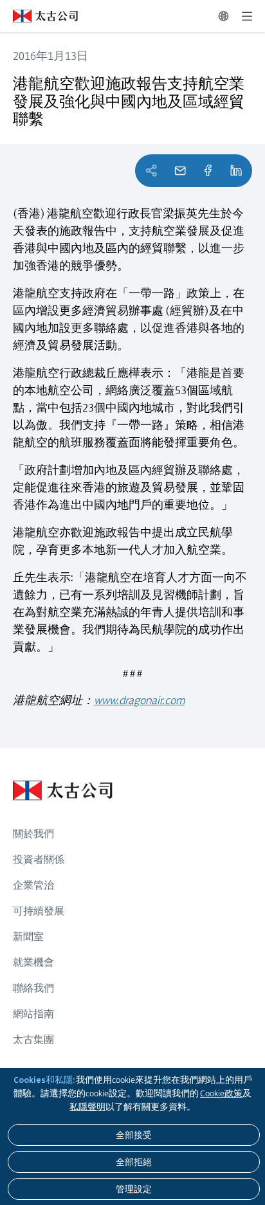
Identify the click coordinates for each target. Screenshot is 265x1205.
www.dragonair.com (139, 700)
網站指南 (33, 1014)
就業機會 (33, 962)
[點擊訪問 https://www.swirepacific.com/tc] (39, 16)
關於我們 (33, 834)
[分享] (207, 170)
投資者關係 (38, 859)
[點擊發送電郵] (180, 170)
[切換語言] (223, 16)
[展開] (247, 16)
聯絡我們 (33, 988)
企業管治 (33, 885)
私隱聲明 (87, 1106)
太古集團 (33, 1039)
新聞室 (28, 936)
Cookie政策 (221, 1093)
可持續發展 (38, 911)
